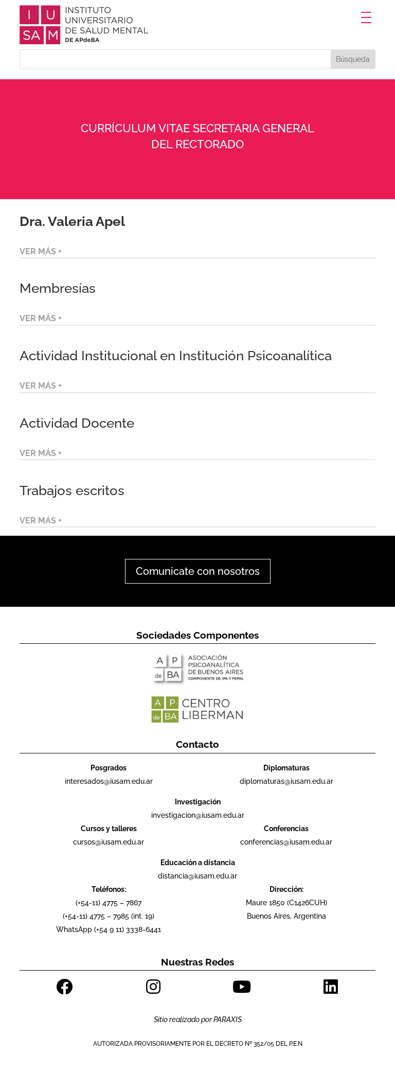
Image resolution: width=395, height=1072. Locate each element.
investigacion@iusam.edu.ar (197, 815)
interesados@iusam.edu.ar (109, 781)
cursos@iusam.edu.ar (108, 842)
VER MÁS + (41, 251)
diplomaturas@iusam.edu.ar (286, 781)
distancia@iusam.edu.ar (197, 876)
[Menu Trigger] (366, 17)
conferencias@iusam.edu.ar (286, 842)
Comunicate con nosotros (198, 571)
